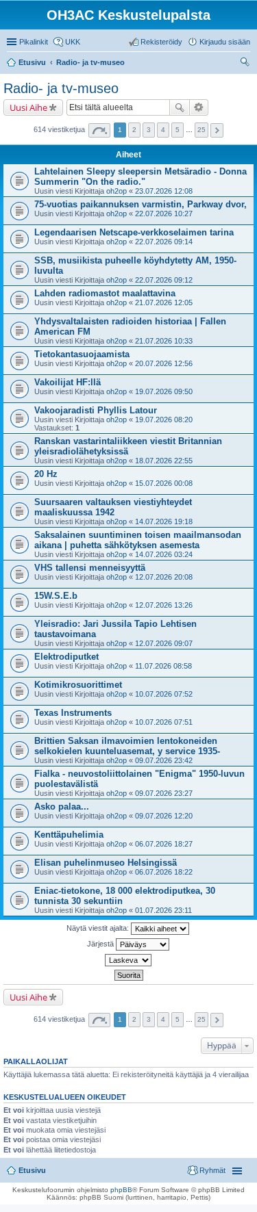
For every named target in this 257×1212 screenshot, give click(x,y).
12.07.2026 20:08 (164, 577)
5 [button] (177, 129)
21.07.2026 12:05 (164, 302)
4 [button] (163, 129)
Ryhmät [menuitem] (212, 1170)
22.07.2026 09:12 (164, 280)
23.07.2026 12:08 (164, 191)
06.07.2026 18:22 (164, 872)
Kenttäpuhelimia (68, 834)
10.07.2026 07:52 (164, 694)
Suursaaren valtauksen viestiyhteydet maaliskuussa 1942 (113, 507)
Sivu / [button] (99, 130)
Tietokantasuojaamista (82, 354)
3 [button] (149, 129)
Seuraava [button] (216, 130)
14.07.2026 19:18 (164, 521)
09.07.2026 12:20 (164, 816)
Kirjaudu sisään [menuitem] (224, 42)
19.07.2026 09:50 (164, 391)
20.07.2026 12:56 (164, 363)
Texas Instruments (73, 713)
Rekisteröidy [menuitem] (161, 42)
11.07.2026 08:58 (163, 666)
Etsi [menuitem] (246, 63)
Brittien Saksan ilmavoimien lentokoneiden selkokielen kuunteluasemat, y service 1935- (127, 746)
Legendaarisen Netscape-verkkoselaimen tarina (134, 232)
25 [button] (201, 129)
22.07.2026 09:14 (164, 241)
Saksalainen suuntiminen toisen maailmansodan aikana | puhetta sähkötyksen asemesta (137, 540)
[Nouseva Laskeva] (128, 960)
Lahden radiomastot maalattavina (104, 293)
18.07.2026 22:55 (164, 460)
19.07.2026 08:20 (164, 419)
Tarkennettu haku (199, 107)
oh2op (116, 191)
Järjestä (101, 944)
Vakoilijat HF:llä (67, 382)
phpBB (121, 1190)
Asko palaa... (61, 806)
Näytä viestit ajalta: (98, 928)
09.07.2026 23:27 (164, 793)
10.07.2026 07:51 (164, 722)
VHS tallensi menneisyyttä (89, 568)
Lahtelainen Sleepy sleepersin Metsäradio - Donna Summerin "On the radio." (140, 176)
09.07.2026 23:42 (164, 760)
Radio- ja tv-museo (61, 88)
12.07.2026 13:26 (164, 605)
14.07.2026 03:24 (164, 554)
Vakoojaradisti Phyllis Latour (95, 410)
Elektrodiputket (66, 657)
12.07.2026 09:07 (164, 643)
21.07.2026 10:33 (164, 341)
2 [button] (134, 129)
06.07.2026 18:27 (164, 844)
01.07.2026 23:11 (163, 910)
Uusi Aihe (28, 107)
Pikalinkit (33, 42)
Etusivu (32, 1170)
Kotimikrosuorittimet (78, 685)
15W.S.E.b (55, 596)
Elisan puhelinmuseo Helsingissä (105, 863)
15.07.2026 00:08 (164, 483)
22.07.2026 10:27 (164, 213)
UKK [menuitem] (72, 42)
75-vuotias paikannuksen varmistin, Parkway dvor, (140, 204)
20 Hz (46, 474)
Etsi (179, 107)
